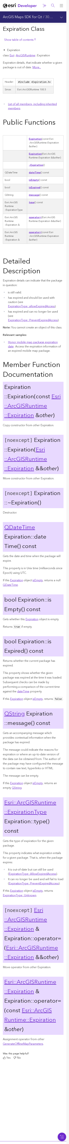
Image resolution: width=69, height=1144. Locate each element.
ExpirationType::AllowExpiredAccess (32, 873)
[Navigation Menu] (62, 1137)
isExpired (34, 187)
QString (14, 714)
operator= (35, 217)
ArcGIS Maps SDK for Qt (22, 17)
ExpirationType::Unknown (19, 895)
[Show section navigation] (61, 17)
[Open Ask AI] (44, 5)
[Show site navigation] (61, 5)
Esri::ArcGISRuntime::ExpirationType (30, 807)
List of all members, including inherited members (32, 106)
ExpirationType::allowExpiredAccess (31, 306)
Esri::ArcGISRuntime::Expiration (32, 406)
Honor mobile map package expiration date (33, 344)
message (34, 195)
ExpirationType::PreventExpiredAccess (33, 320)
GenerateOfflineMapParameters (23, 1043)
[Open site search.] (52, 5)
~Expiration (36, 165)
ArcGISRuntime (25, 55)
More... (36, 67)
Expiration (35, 139)
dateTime (35, 173)
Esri (12, 55)
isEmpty (34, 180)
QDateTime (19, 527)
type (31, 202)
